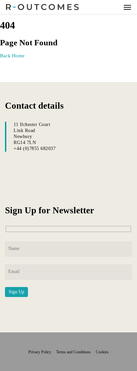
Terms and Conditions (75, 352)
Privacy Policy (41, 352)
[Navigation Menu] (127, 7)
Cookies (102, 352)
